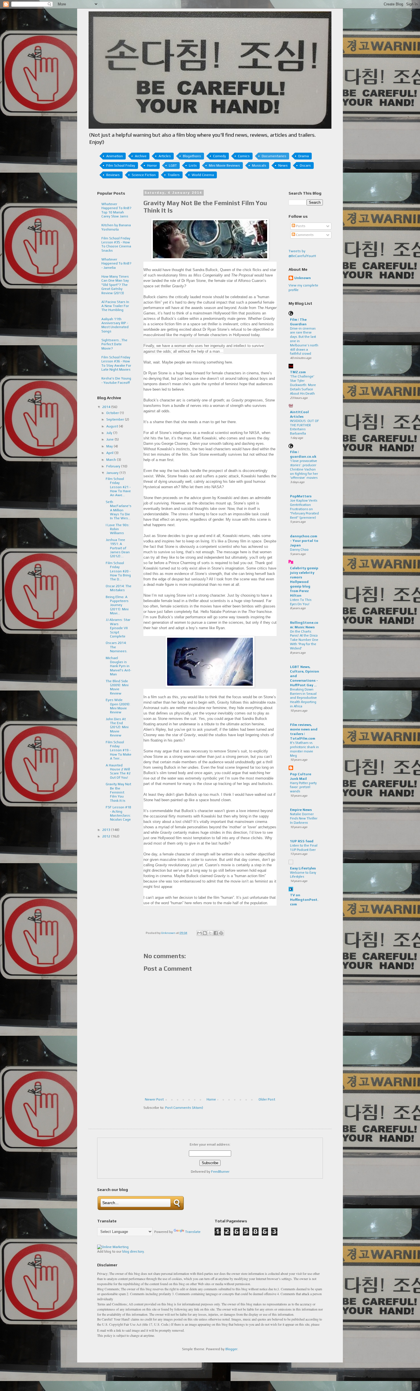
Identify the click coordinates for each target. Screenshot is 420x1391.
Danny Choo (299, 550)
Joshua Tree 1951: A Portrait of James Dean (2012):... (118, 548)
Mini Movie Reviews (224, 165)
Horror (152, 165)
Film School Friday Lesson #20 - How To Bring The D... (118, 571)
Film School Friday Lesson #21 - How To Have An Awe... (118, 487)
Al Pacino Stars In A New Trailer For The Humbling (115, 306)
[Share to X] (210, 933)
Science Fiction (144, 175)
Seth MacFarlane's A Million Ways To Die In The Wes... (118, 510)
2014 (106, 407)
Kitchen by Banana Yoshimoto (116, 227)
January (112, 473)
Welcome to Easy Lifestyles (303, 875)
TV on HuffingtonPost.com (304, 899)
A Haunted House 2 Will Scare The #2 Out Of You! (118, 771)
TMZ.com (298, 372)
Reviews (113, 175)
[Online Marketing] (113, 1247)
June (110, 439)
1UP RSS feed (301, 841)
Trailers (174, 175)
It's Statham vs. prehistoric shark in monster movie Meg (304, 749)
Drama (303, 156)
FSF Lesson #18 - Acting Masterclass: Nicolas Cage (118, 813)
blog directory (133, 1251)
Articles (165, 156)
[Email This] (199, 933)
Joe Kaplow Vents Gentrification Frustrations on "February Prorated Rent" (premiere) (304, 508)
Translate (193, 1232)
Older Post (267, 1099)
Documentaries (274, 156)
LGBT (173, 165)
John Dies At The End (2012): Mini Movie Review (117, 727)
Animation (114, 156)
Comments (304, 235)
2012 (106, 836)
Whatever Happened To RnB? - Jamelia (116, 263)
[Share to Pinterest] (221, 933)
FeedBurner (220, 1172)
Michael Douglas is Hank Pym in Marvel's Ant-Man (118, 666)
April (110, 453)
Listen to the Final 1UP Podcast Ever (303, 847)
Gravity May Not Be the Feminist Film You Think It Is (118, 792)
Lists (193, 165)
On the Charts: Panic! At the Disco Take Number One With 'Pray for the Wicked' (304, 639)
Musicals (259, 165)
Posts (300, 226)
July (109, 433)
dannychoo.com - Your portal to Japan (304, 540)
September (115, 419)
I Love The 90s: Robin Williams (117, 529)
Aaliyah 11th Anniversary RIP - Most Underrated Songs (115, 325)
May (110, 446)
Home (211, 1099)
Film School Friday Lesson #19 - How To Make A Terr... (118, 750)
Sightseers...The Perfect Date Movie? (114, 344)
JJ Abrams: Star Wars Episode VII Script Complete (118, 628)
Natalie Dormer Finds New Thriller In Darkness (303, 818)
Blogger (231, 1349)
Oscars (305, 165)
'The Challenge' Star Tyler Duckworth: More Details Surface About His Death (303, 384)
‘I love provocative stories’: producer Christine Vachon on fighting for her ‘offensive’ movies (304, 469)
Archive (141, 156)
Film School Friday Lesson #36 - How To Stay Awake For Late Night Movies (116, 363)
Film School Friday (120, 165)
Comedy (219, 156)
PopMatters (300, 496)
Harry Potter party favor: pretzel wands (303, 787)
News (283, 165)
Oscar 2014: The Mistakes (118, 588)
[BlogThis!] (205, 933)
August (112, 426)
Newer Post (154, 1099)
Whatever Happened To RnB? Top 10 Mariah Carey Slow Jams (116, 210)
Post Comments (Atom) (184, 1108)
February (113, 466)
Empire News (301, 810)
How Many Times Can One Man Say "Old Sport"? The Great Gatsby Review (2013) (115, 284)
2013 (106, 830)
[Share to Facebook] (216, 933)
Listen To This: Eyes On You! (301, 602)
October (113, 413)
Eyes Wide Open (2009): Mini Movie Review (118, 706)
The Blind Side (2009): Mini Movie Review (117, 687)
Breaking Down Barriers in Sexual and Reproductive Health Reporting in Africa (303, 697)
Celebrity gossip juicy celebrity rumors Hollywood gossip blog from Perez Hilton (304, 581)
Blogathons (192, 156)
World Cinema (203, 175)
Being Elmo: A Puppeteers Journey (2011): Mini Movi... (117, 605)
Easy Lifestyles (303, 868)
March (111, 460)
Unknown (302, 278)
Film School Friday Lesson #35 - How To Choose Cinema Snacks (116, 244)
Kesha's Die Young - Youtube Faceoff (116, 380)
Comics (244, 156)
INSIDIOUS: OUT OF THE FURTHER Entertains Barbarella (304, 427)
